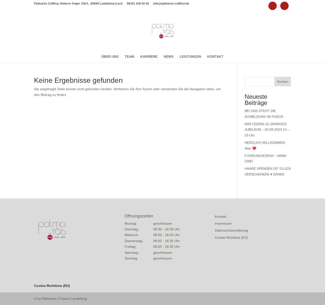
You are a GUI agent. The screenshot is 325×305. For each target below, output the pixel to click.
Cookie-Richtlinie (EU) (231, 237)
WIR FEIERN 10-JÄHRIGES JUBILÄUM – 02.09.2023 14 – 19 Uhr (267, 129)
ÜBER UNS (109, 56)
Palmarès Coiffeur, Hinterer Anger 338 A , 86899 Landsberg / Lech (78, 3)
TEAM (129, 56)
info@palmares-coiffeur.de (171, 3)
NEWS (168, 56)
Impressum (223, 223)
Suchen (282, 81)
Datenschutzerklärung (231, 230)
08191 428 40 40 (138, 3)
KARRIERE (149, 56)
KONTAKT (215, 56)
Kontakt (220, 216)
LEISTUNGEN (190, 56)
